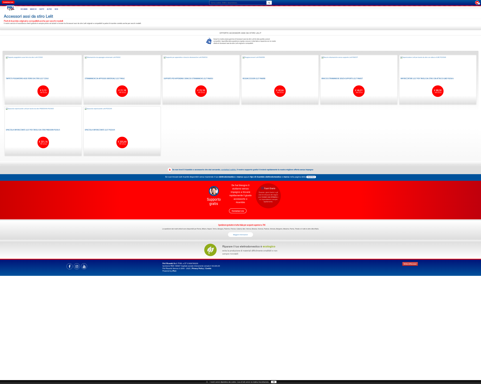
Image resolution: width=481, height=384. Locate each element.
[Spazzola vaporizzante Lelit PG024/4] (122, 117)
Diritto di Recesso (410, 264)
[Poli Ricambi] (10, 7)
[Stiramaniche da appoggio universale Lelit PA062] (122, 65)
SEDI (56, 9)
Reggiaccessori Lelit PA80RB (254, 79)
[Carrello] (477, 3)
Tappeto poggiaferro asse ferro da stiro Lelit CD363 (27, 79)
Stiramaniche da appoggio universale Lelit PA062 (105, 79)
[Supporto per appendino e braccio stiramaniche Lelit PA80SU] (201, 65)
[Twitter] (84, 266)
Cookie (208, 268)
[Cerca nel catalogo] (269, 3)
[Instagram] (77, 266)
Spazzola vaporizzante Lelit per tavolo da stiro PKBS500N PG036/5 (33, 130)
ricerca (311, 177)
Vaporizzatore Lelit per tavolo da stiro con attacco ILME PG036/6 (427, 79)
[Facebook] (70, 266)
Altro (49, 9)
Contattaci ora (8, 2)
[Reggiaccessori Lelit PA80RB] (280, 65)
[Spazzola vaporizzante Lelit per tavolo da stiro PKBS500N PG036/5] (43, 117)
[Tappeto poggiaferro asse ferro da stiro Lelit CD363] (43, 65)
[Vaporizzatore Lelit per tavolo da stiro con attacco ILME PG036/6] (437, 65)
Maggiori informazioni (240, 235)
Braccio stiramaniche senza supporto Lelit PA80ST (342, 79)
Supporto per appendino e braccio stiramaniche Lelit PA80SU (188, 79)
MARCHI (33, 9)
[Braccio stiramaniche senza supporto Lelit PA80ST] (359, 65)
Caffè (41, 9)
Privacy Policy (198, 268)
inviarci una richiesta (269, 197)
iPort (174, 271)
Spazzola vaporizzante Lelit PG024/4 (100, 130)
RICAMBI (24, 9)
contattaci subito (228, 169)
